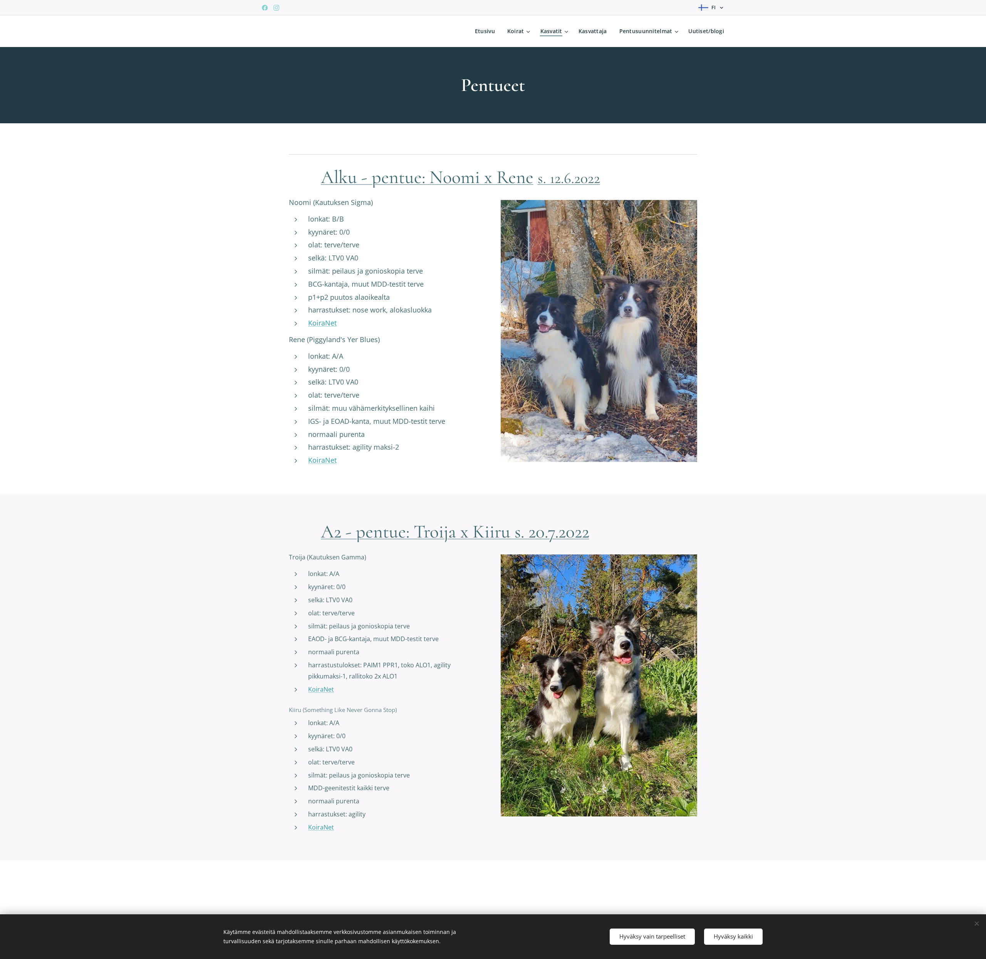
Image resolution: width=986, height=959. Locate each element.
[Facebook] (265, 7)
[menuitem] (487, 31)
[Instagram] (276, 7)
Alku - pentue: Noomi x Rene (427, 177)
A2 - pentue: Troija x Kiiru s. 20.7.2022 (455, 532)
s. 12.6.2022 (569, 178)
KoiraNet (322, 323)
